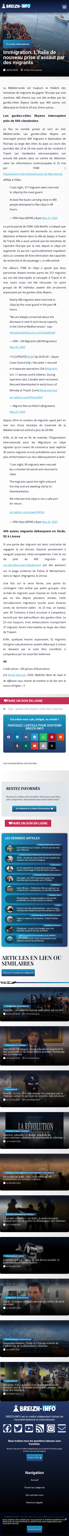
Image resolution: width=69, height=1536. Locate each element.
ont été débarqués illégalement (22, 565)
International (22, 44)
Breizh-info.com (17, 675)
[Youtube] (29, 1428)
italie (42, 709)
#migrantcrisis (48, 390)
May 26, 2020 (49, 522)
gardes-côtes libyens (27, 709)
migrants (58, 709)
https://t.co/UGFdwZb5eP (40, 332)
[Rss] (40, 1428)
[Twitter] (18, 1428)
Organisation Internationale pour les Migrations (32, 174)
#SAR (30, 356)
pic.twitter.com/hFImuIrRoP (26, 397)
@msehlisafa (17, 332)
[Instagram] (51, 1428)
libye (49, 709)
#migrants (51, 368)
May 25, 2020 (49, 218)
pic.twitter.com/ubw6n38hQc (27, 512)
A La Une (10, 44)
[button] (64, 7)
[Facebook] (7, 1428)
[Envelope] (62, 1428)
